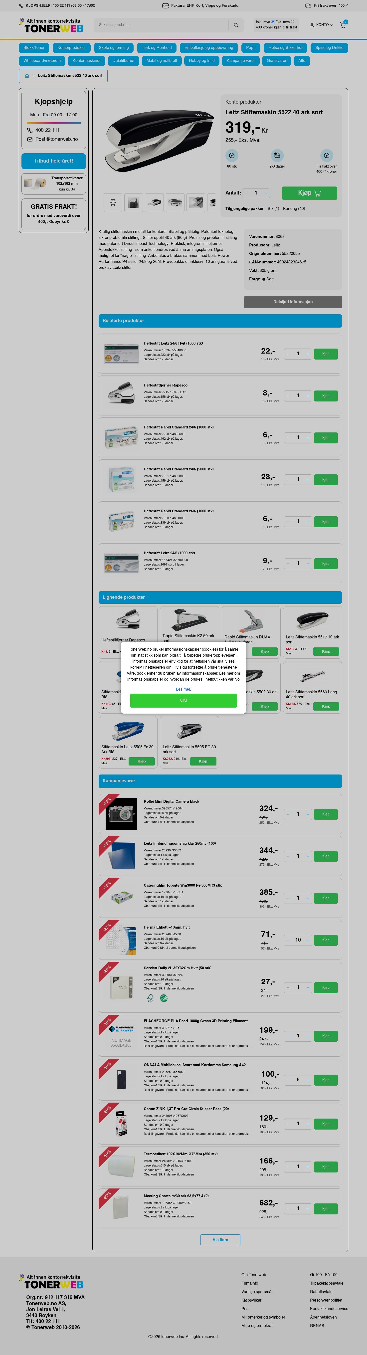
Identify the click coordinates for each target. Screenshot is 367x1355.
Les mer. (183, 690)
